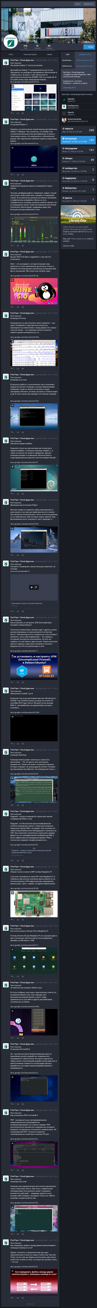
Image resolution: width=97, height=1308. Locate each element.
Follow (90, 47)
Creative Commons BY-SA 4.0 (74, 232)
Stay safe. (67, 239)
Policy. (71, 234)
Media (49, 54)
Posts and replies (30, 54)
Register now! (88, 4)
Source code (68, 246)
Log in (78, 4)
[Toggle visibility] (12, 86)
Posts (11, 54)
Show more (30, 1304)
